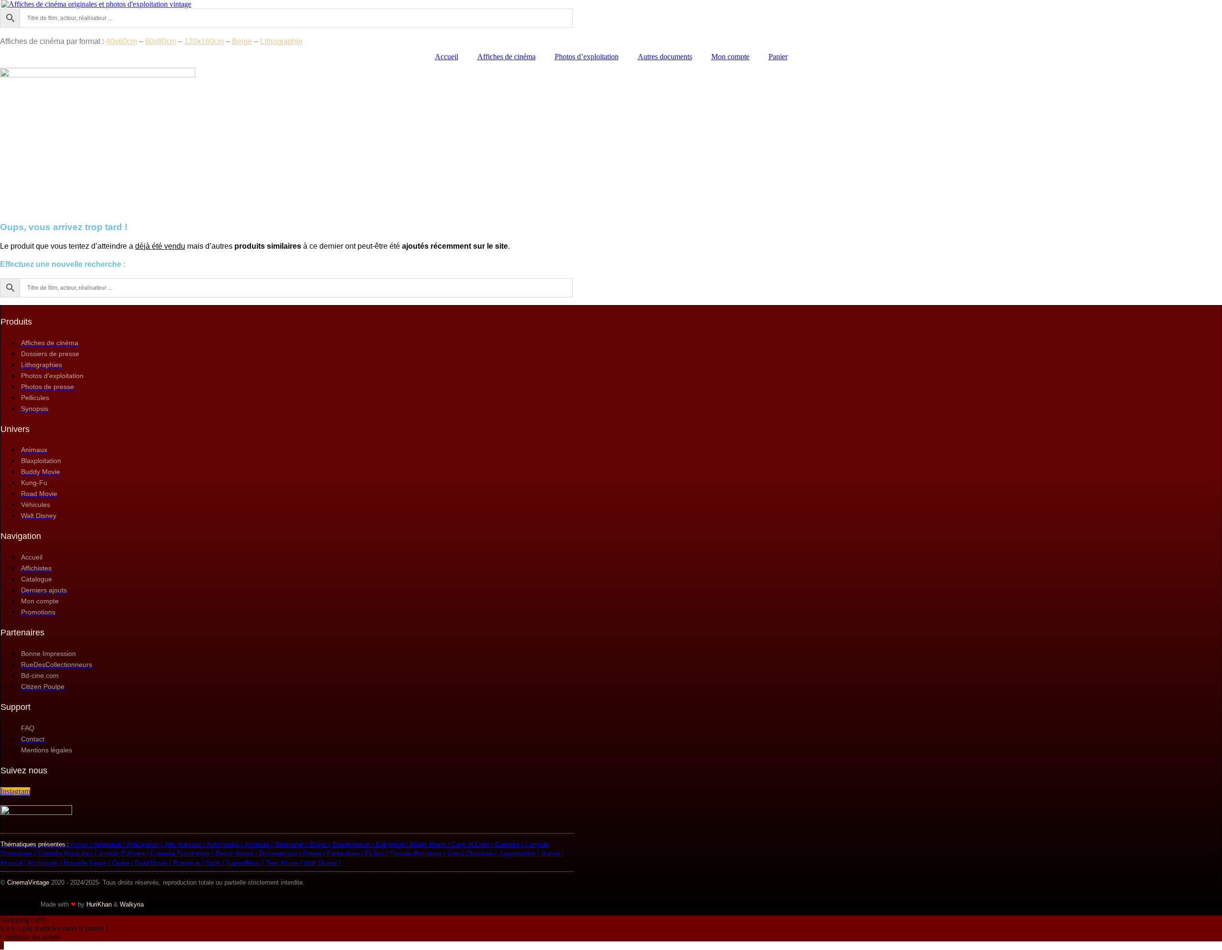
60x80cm (160, 41)
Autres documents (665, 57)
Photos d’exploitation (587, 57)
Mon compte (730, 57)
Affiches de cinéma (506, 57)
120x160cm (204, 41)
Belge (242, 41)
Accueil (446, 57)
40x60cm (121, 41)
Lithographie (281, 41)
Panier (778, 57)
